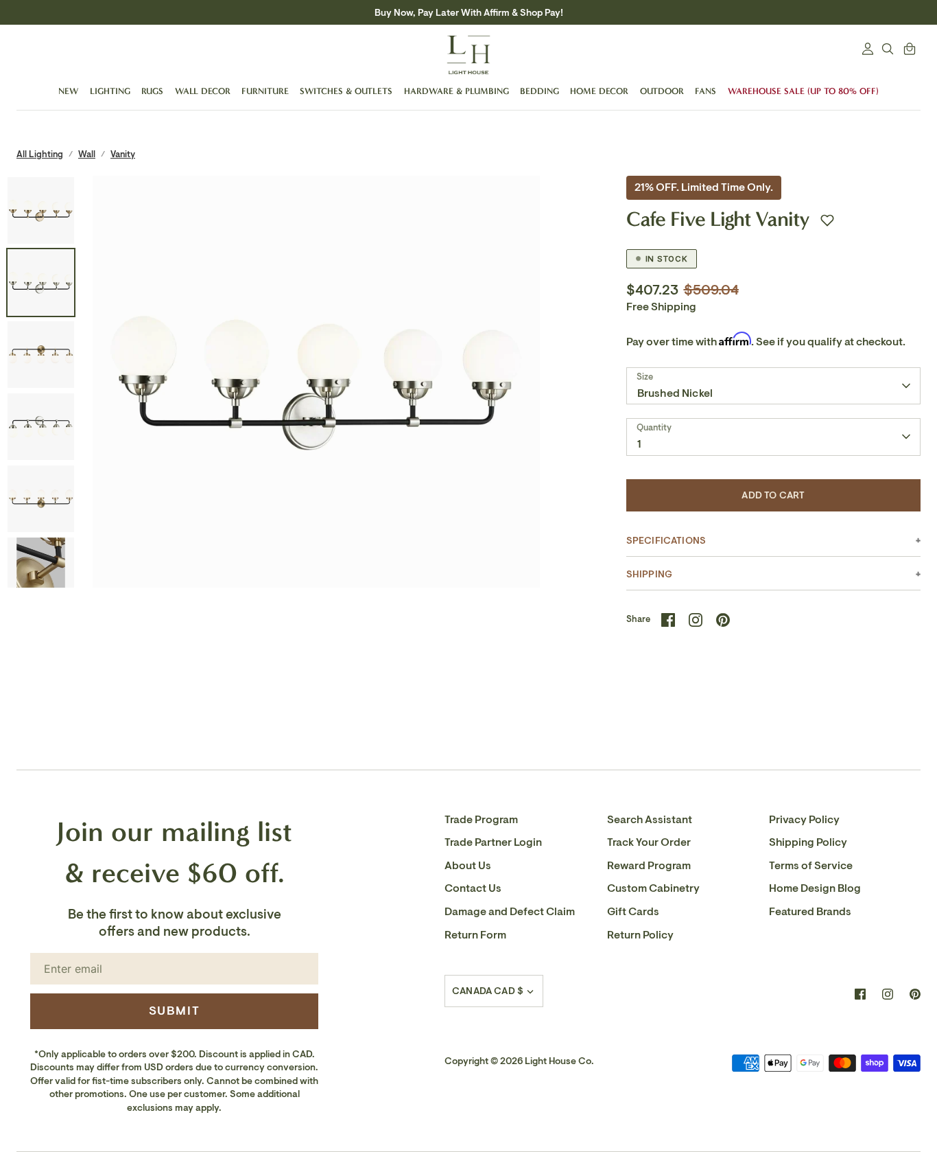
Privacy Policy (804, 819)
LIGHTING (110, 91)
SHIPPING (649, 574)
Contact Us (472, 888)
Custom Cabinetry (653, 888)
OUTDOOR (662, 91)
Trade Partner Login (493, 842)
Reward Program (649, 865)
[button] (827, 220)
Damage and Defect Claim (509, 911)
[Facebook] (860, 994)
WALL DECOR (202, 91)
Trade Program (481, 819)
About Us (467, 865)
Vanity (122, 154)
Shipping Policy (808, 842)
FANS (705, 91)
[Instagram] (887, 994)
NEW (68, 91)
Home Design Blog (815, 888)
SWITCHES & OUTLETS (346, 91)
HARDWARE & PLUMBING (456, 91)
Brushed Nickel (675, 393)
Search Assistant (649, 819)
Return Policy (640, 935)
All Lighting (39, 154)
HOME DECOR (599, 91)
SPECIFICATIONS (666, 540)
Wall (86, 154)
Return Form (475, 935)
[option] (316, 399)
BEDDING (539, 91)
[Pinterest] (915, 994)
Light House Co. (559, 1061)
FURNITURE (265, 91)
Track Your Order (649, 842)
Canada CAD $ (487, 991)
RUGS (152, 91)
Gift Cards (633, 911)
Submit (174, 1010)
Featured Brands (810, 911)
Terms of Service (811, 865)
